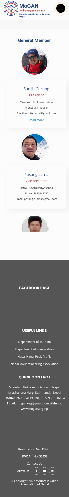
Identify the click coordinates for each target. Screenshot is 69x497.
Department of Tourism (34, 342)
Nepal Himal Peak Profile (34, 357)
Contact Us (34, 464)
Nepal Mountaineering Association (35, 364)
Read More (36, 120)
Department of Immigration (34, 349)
